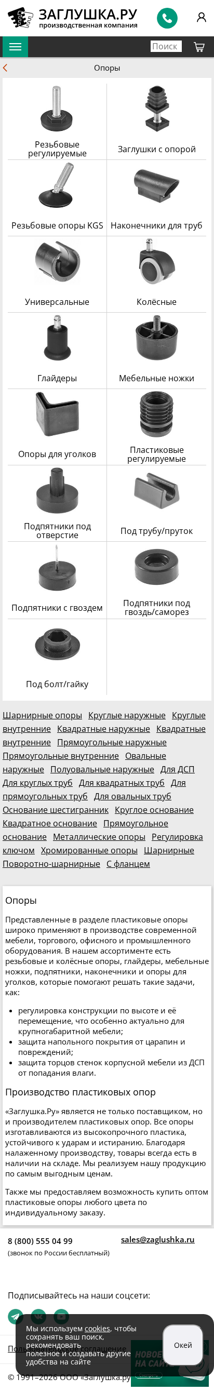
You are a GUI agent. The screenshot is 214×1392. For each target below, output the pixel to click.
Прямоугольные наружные (112, 742)
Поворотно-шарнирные (51, 863)
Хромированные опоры (89, 850)
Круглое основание (154, 809)
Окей (183, 1345)
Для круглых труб (38, 782)
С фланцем (128, 863)
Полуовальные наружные (102, 769)
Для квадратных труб (122, 782)
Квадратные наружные (103, 728)
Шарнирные (169, 850)
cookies (97, 1328)
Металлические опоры (99, 836)
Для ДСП (177, 769)
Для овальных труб (132, 796)
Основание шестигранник (56, 809)
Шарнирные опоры (42, 715)
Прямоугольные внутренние (61, 755)
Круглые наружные (127, 715)
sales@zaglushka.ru (158, 1239)
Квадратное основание (50, 823)
